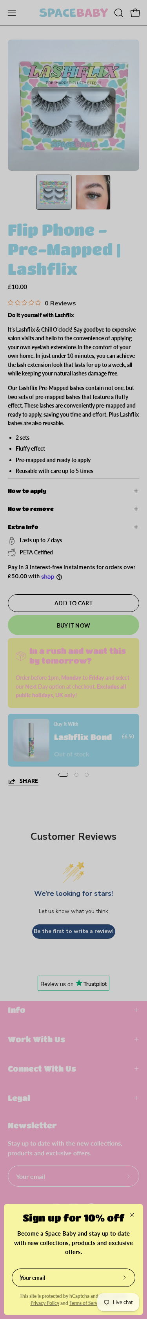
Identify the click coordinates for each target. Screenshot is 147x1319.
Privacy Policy (45, 1303)
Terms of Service (86, 1303)
